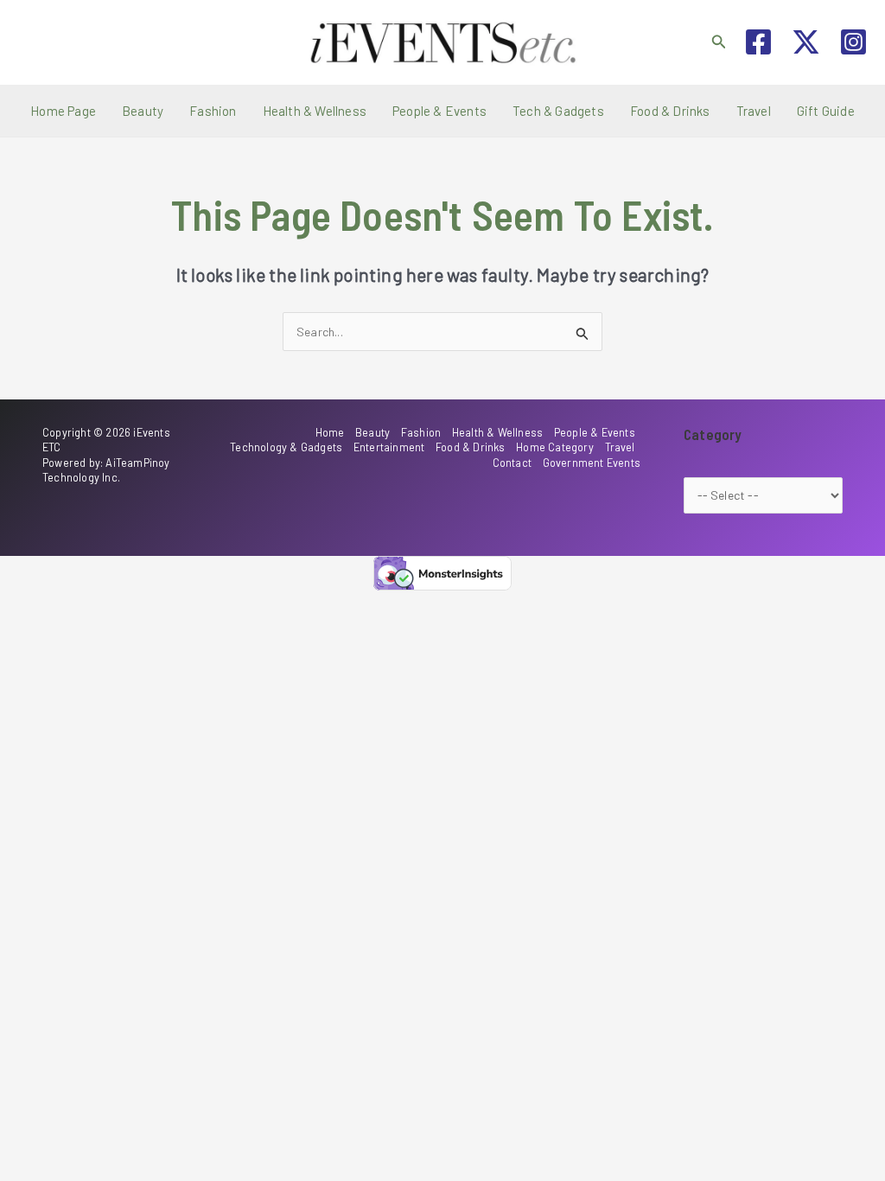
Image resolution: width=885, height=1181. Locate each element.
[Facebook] (758, 42)
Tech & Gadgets (558, 110)
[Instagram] (853, 42)
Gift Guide (826, 110)
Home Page (63, 110)
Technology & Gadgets (286, 447)
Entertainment (389, 447)
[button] (719, 42)
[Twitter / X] (806, 42)
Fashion (212, 110)
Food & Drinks (670, 110)
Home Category (555, 447)
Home (330, 432)
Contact (512, 462)
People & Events (439, 110)
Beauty (142, 110)
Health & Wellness (314, 110)
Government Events (591, 462)
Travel (753, 110)
